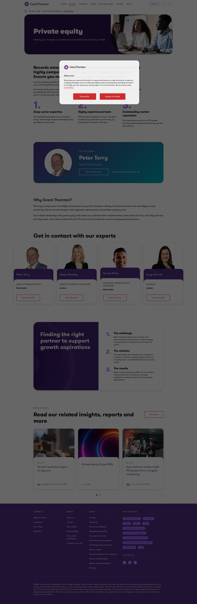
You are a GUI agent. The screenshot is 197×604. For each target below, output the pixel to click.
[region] (99, 82)
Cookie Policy (69, 87)
